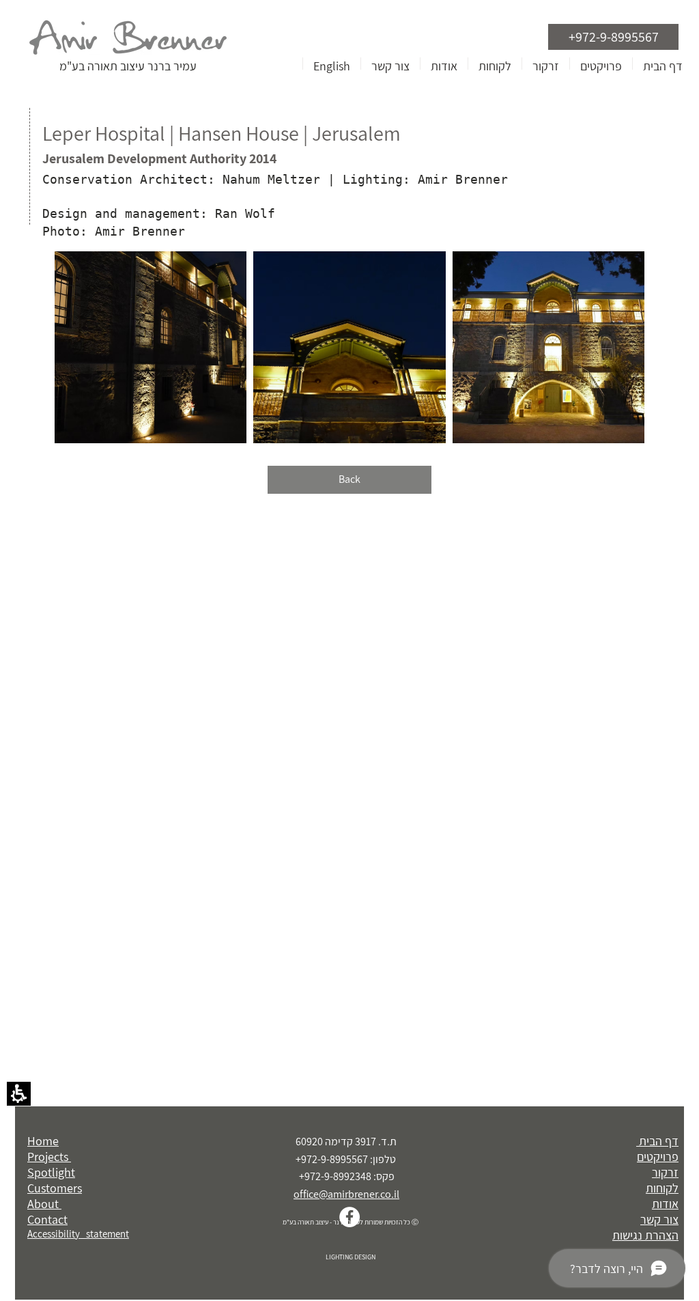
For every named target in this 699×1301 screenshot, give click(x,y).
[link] (349, 1217)
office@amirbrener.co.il (346, 1194)
